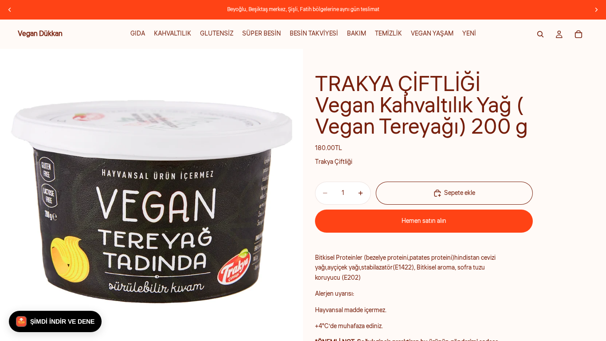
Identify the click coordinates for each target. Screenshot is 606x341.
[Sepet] (578, 34)
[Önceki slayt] (10, 10)
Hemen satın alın (423, 221)
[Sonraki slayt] (596, 10)
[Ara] (540, 34)
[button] (55, 321)
